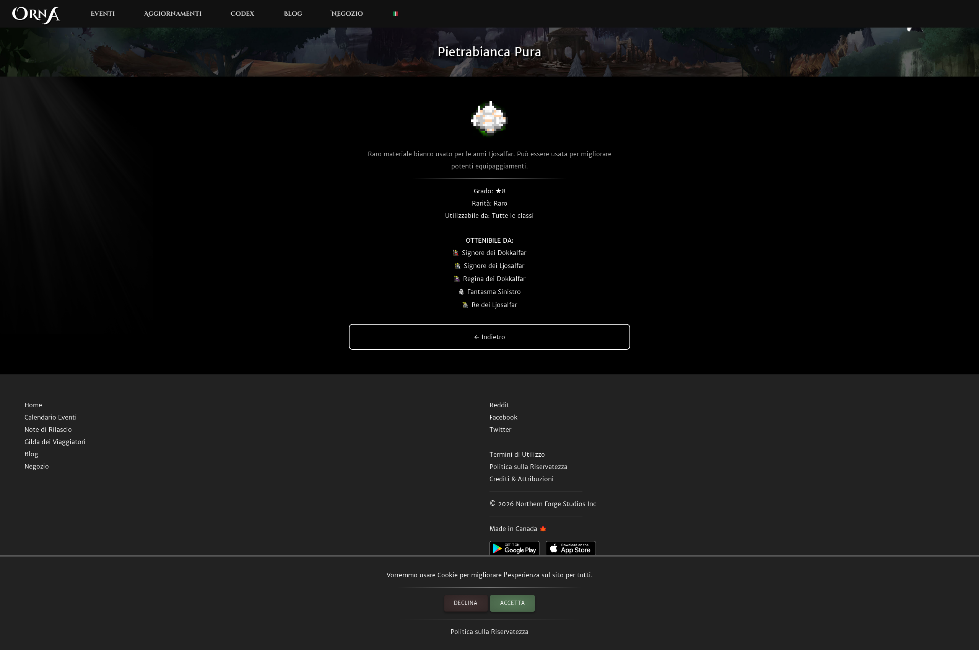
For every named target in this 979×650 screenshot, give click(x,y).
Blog (293, 14)
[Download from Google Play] (518, 550)
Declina (466, 603)
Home (33, 405)
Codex (242, 14)
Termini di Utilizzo (517, 454)
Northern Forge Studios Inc (556, 504)
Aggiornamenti (173, 14)
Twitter (500, 429)
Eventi (103, 14)
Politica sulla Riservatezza (489, 631)
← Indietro (489, 337)
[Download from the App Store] (574, 550)
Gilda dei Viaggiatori (55, 442)
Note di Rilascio (48, 429)
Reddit (499, 405)
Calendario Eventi (50, 417)
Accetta (512, 603)
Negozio (347, 14)
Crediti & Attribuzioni (522, 479)
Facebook (503, 417)
